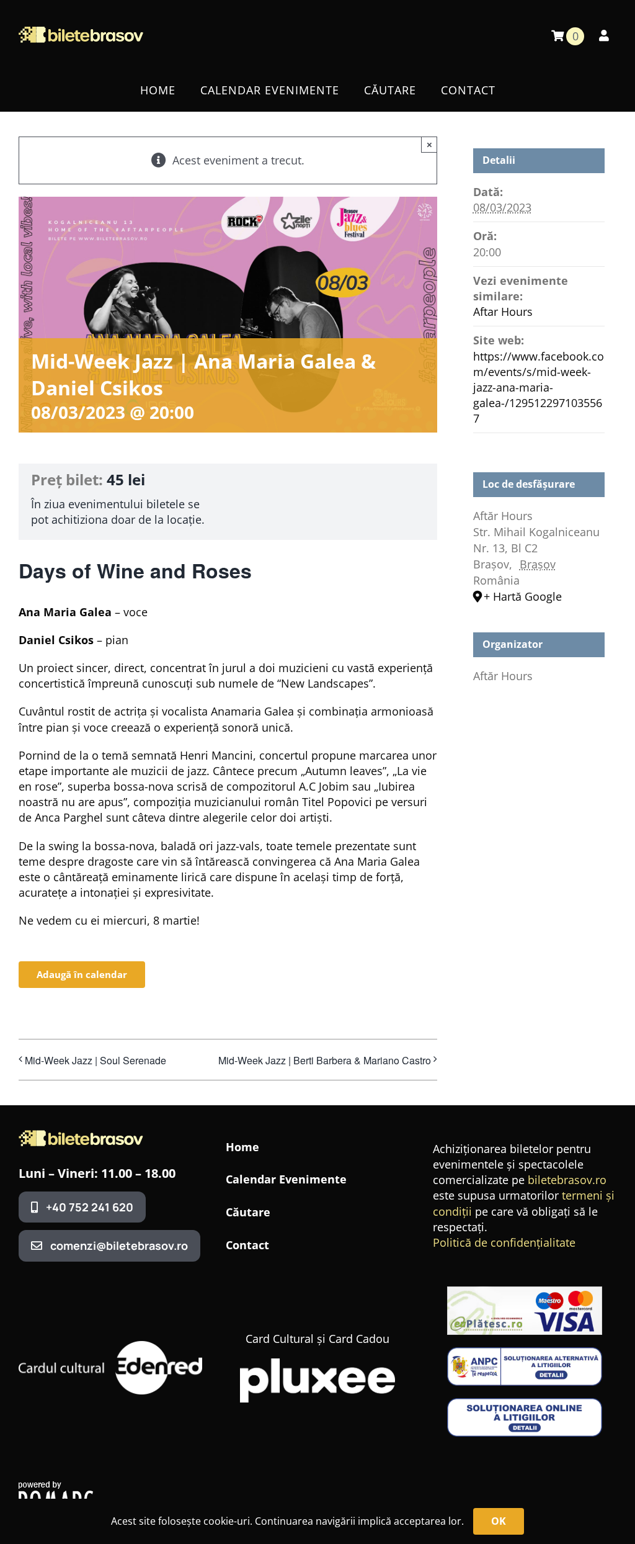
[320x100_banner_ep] (524, 1292)
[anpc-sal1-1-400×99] (524, 1352)
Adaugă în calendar (82, 974)
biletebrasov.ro (567, 1179)
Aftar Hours (503, 311)
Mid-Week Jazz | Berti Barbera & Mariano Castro (324, 1060)
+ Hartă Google (523, 596)
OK (498, 1521)
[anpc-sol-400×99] (524, 1403)
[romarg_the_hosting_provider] (56, 1486)
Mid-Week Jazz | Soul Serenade (95, 1060)
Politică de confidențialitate (504, 1242)
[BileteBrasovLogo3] (81, 1135)
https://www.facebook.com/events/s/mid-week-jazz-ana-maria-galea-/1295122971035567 (538, 387)
